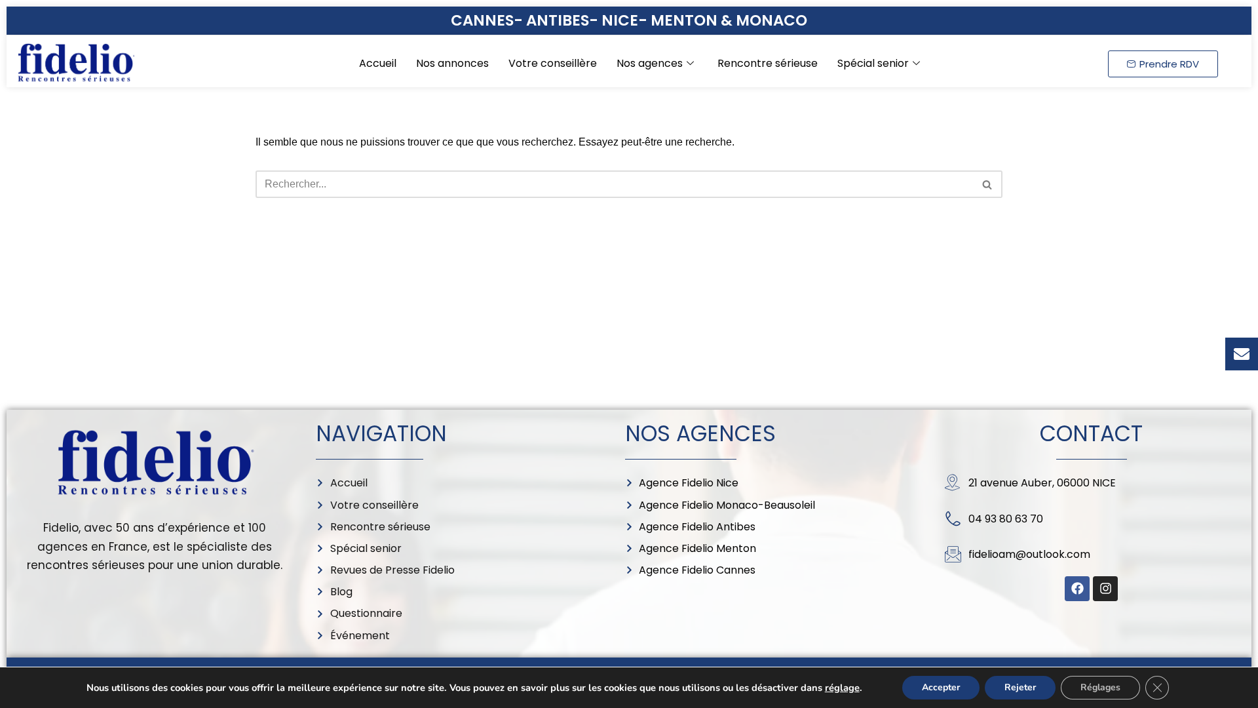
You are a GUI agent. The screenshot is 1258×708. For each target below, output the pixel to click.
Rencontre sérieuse (767, 63)
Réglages (1100, 687)
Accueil (377, 63)
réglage (842, 688)
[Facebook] (1077, 588)
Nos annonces (452, 63)
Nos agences (650, 63)
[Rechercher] (987, 184)
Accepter (941, 687)
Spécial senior (873, 63)
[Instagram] (1105, 588)
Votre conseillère (552, 63)
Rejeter (1020, 687)
